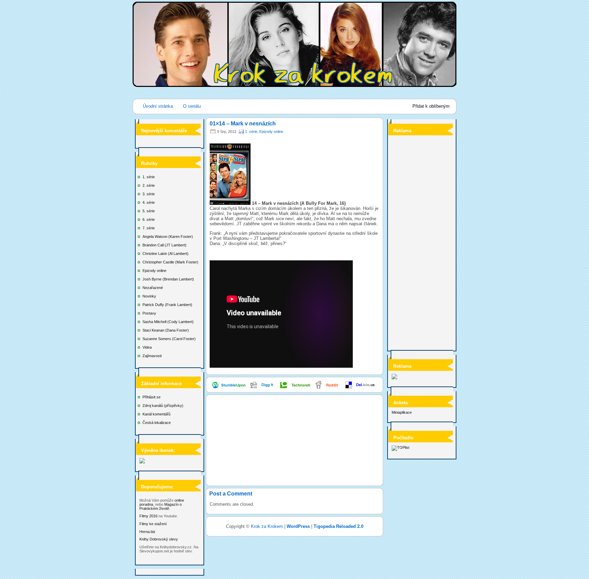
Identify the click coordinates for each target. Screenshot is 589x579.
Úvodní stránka (158, 106)
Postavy (149, 313)
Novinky (149, 296)
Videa (147, 347)
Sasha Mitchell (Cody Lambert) (168, 322)
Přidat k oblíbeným (431, 106)
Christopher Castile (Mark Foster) (170, 262)
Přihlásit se (151, 397)
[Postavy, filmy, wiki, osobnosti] (142, 462)
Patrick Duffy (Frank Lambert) (167, 305)
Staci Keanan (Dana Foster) (165, 330)
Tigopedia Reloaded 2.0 (338, 526)
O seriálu (192, 106)
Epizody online (154, 271)
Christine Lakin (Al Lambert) (165, 254)
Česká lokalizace (156, 423)
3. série (148, 194)
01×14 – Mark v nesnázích (243, 123)
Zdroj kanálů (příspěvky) (162, 405)
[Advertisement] (419, 240)
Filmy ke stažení (153, 524)
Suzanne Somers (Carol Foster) (169, 339)
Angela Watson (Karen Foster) (167, 236)
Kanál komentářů (156, 414)
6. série (148, 219)
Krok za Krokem (267, 526)
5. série (148, 211)
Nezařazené (152, 288)
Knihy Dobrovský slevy (158, 539)
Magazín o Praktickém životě (160, 506)
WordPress (298, 526)
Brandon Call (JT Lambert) (164, 245)
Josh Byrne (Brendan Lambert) (168, 279)
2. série (148, 185)
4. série (148, 202)
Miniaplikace (402, 412)
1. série (148, 177)
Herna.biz (147, 532)
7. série (148, 228)
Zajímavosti (152, 356)
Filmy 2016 (148, 516)
